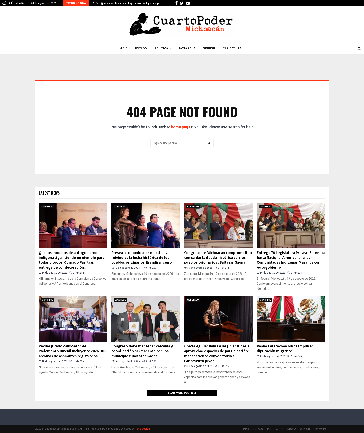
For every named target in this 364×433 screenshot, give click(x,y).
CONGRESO (47, 206)
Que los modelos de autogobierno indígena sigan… (132, 3)
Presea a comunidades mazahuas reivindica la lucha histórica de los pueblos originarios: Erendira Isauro (141, 258)
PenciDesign (142, 428)
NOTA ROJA (187, 48)
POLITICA (161, 48)
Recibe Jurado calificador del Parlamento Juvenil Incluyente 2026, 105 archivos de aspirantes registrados (72, 351)
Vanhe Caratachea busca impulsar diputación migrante (285, 348)
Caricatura (232, 48)
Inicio (123, 48)
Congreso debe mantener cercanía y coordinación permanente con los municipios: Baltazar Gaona (142, 351)
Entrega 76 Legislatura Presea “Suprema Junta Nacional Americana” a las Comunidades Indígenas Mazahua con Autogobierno (291, 260)
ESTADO (141, 48)
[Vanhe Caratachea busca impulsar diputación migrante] (291, 319)
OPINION (209, 48)
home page (180, 127)
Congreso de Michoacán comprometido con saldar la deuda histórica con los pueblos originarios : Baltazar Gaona (218, 258)
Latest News (49, 193)
